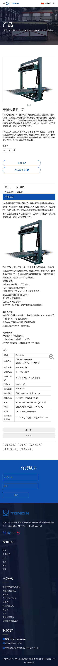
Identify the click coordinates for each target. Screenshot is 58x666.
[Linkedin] (9, 532)
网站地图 (30, 662)
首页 (4, 550)
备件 (4, 613)
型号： (8, 187)
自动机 (22, 445)
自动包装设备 (8, 617)
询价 (20, 163)
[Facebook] (4, 532)
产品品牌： (10, 192)
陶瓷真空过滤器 (9, 591)
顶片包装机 (35, 445)
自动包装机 (9, 445)
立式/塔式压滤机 (9, 598)
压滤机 (5, 594)
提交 (16, 495)
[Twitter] (13, 532)
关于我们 (6, 554)
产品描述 (9, 197)
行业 (4, 558)
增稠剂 (5, 602)
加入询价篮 (20, 170)
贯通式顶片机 (10, 449)
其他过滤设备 (8, 606)
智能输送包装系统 (10, 621)
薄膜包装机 (26, 449)
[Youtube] (18, 532)
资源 (4, 565)
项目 (4, 562)
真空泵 (5, 610)
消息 (4, 569)
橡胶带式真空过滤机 (11, 587)
